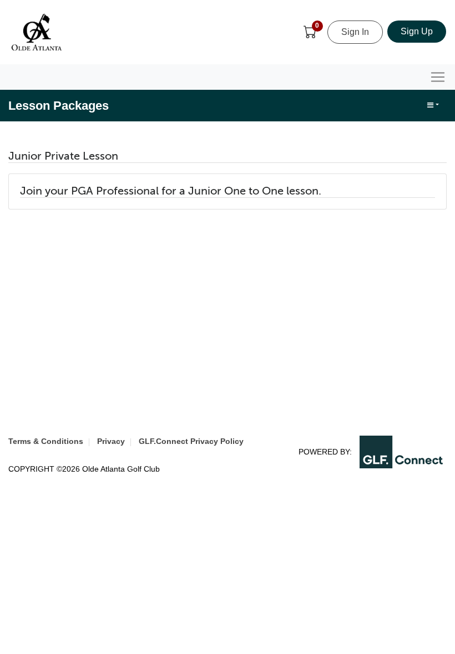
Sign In (355, 32)
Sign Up (417, 31)
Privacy (111, 441)
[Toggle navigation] (437, 77)
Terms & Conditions (45, 441)
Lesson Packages (58, 106)
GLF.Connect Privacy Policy (191, 441)
